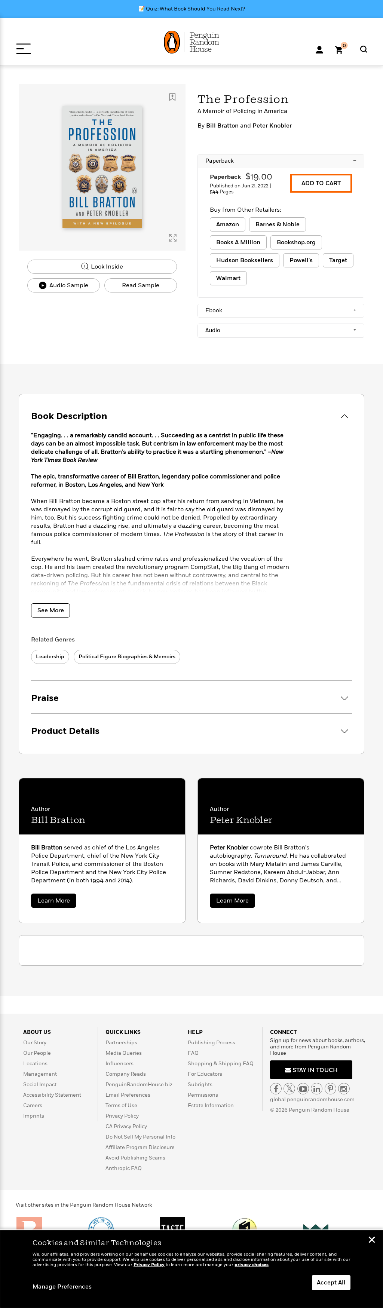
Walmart (228, 278)
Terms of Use (121, 1105)
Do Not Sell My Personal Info (140, 1136)
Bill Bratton (222, 126)
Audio (280, 330)
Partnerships (121, 1042)
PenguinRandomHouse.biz (138, 1084)
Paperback (280, 161)
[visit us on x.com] (289, 1088)
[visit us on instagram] (344, 1088)
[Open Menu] (23, 49)
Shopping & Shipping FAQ (221, 1063)
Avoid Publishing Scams (135, 1157)
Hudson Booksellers (244, 260)
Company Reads (125, 1074)
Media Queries (123, 1053)
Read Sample (140, 285)
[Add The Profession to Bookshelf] (172, 97)
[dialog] (191, 1269)
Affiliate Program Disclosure (140, 1147)
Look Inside (106, 267)
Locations (35, 1063)
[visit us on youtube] (303, 1088)
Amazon (227, 224)
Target (338, 260)
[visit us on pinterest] (330, 1088)
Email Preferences (127, 1095)
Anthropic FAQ (123, 1168)
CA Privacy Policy (126, 1126)
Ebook (280, 310)
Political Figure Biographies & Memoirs (127, 656)
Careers (32, 1105)
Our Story (34, 1042)
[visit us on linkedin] (316, 1088)
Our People (37, 1053)
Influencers (119, 1063)
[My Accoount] (319, 49)
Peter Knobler (272, 126)
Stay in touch (314, 1070)
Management (40, 1074)
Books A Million (238, 242)
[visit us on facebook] (276, 1088)
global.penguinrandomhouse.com (312, 1099)
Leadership (50, 656)
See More (50, 610)
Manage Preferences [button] (62, 1286)
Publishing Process (211, 1042)
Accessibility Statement (52, 1095)
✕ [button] (371, 1240)
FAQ (193, 1053)
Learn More (56, 902)
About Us (37, 1032)
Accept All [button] (331, 1282)
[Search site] (363, 49)
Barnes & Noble (277, 224)
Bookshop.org (296, 242)
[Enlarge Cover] (173, 238)
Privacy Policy (122, 1115)
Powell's (301, 260)
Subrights (200, 1084)
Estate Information (211, 1105)
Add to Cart (321, 183)
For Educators (205, 1074)
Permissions (203, 1095)
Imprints (33, 1115)
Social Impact (39, 1084)
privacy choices (252, 1265)
